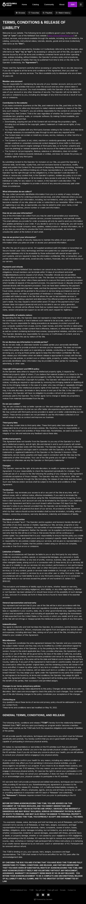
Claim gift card (52, 890)
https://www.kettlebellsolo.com (61, 35)
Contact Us (72, 890)
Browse (21, 13)
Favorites (35, 13)
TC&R (31, 890)
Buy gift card (40, 890)
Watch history (64, 13)
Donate (63, 890)
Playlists (48, 13)
